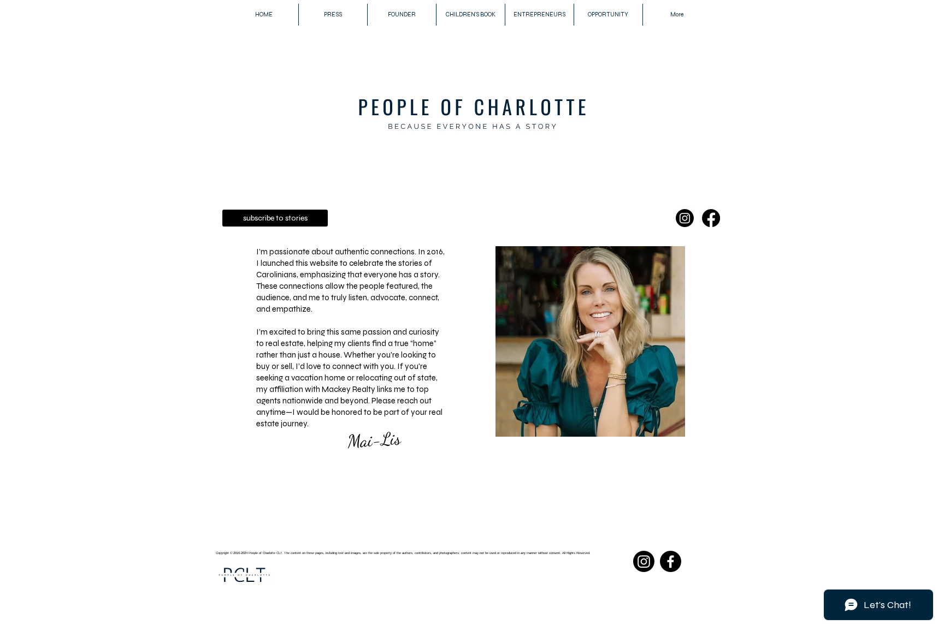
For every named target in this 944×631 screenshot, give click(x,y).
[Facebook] (711, 218)
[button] (275, 218)
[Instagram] (685, 218)
